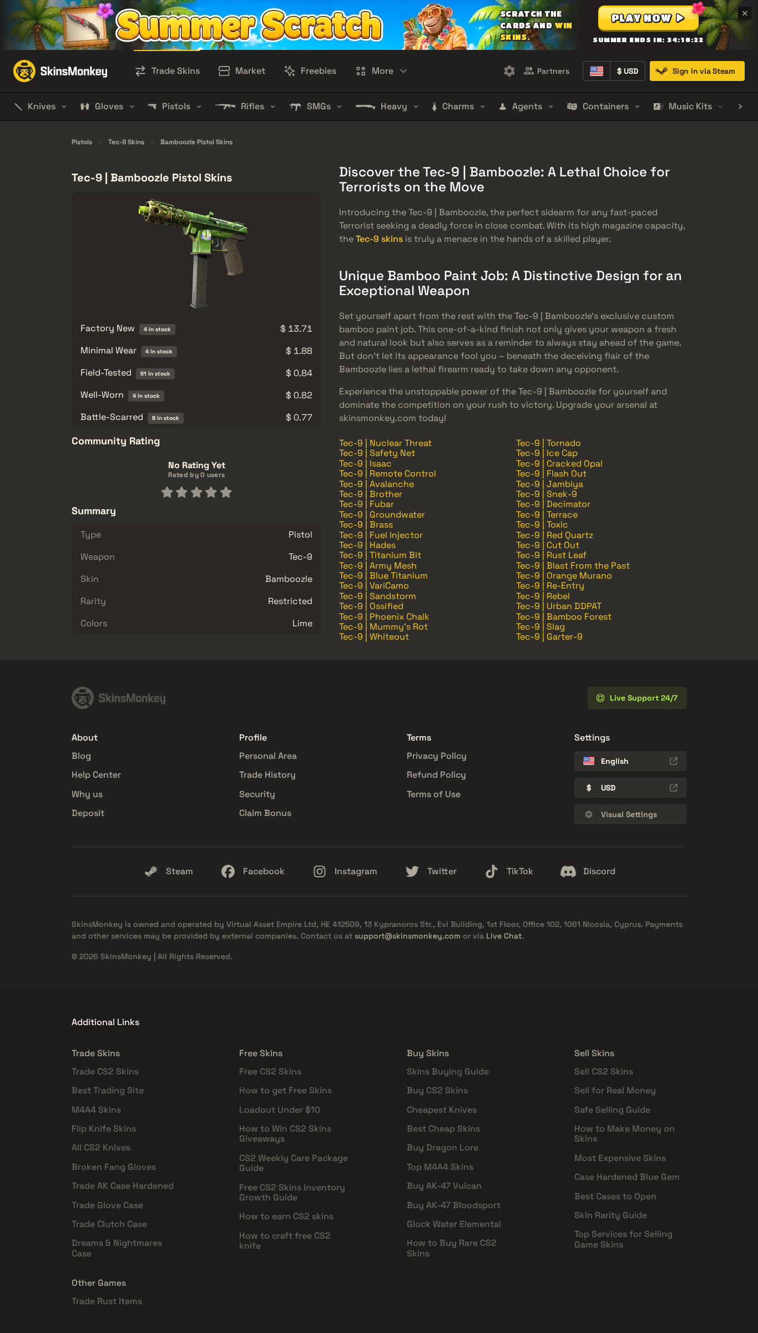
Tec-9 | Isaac (365, 463)
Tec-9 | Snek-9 (546, 494)
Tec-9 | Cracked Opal (559, 463)
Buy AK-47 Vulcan (444, 1186)
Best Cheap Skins (443, 1128)
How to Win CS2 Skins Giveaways (285, 1133)
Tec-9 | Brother (370, 494)
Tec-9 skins (379, 239)
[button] (648, 18)
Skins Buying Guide (448, 1071)
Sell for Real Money (615, 1090)
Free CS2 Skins (270, 1071)
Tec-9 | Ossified (371, 606)
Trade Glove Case (107, 1205)
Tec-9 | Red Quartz (554, 535)
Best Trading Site (108, 1090)
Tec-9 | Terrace (547, 514)
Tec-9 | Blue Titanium (383, 575)
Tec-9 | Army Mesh (378, 565)
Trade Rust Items (107, 1301)
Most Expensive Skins (620, 1158)
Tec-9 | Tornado (548, 443)
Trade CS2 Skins (105, 1071)
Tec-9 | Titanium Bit (380, 555)
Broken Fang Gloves (114, 1167)
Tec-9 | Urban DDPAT (559, 606)
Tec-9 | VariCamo (374, 585)
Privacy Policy (437, 756)
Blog (81, 756)
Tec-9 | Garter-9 (549, 636)
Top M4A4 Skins (440, 1167)
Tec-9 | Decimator (553, 504)
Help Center (96, 774)
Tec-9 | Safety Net (377, 453)
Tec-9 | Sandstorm (377, 596)
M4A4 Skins (96, 1110)
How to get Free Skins (285, 1090)
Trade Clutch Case (109, 1224)
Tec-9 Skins (126, 142)
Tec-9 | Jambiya (549, 484)
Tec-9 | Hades (367, 545)
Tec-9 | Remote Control (387, 473)
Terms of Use (434, 794)
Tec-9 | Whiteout (374, 636)
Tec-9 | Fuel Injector (381, 535)
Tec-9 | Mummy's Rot (383, 626)
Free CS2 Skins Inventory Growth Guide (292, 1192)
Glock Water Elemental (454, 1224)
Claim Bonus (265, 813)
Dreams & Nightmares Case (117, 1248)
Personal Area (268, 756)
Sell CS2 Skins (603, 1071)
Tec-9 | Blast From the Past (573, 565)
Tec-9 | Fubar (366, 504)
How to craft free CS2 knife (285, 1240)
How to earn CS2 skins (286, 1216)
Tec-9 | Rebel (543, 596)
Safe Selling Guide (612, 1110)
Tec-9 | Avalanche (376, 484)
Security (257, 794)
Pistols (82, 142)
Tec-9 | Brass (366, 524)
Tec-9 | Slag (540, 626)
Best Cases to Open (615, 1196)
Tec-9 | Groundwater (382, 514)
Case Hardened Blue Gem (627, 1177)
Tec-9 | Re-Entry (550, 585)
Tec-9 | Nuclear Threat (385, 443)
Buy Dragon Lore (442, 1147)
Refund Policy (436, 774)
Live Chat (504, 936)
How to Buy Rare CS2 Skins (452, 1248)
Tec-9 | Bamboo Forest (564, 616)
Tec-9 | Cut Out (547, 545)
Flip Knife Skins (104, 1128)
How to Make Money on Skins (624, 1133)
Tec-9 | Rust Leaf (551, 555)
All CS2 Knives (101, 1147)
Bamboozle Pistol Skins (196, 142)
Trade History (267, 774)
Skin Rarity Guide (610, 1215)
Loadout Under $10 (279, 1110)
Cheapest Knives (442, 1110)
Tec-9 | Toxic (542, 524)
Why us (87, 794)
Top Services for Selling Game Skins (623, 1239)
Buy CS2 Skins (437, 1090)
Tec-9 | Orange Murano (564, 575)
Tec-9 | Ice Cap (547, 453)
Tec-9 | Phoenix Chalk (384, 616)
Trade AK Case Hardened (123, 1186)
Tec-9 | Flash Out (551, 473)
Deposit (88, 813)
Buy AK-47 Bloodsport (454, 1205)
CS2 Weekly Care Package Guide (293, 1163)
